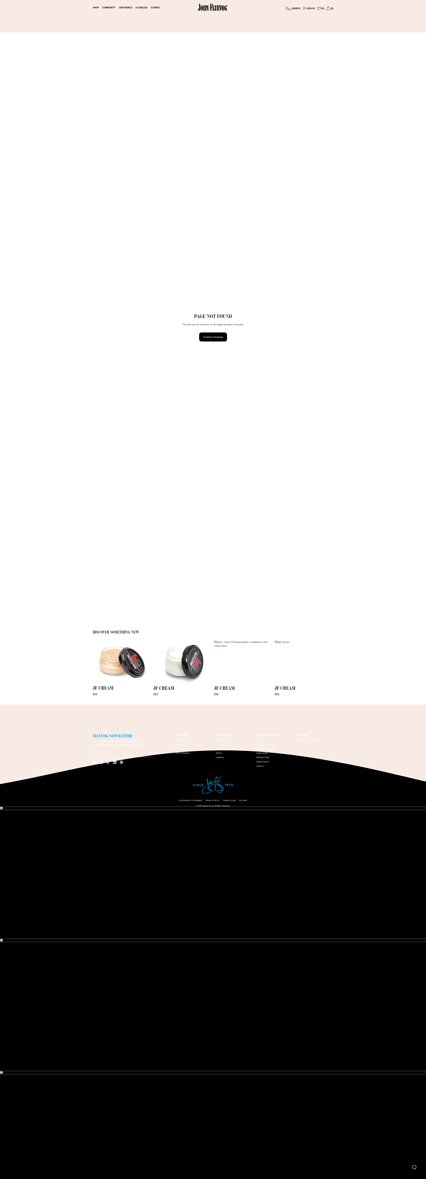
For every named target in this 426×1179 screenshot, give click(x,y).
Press (219, 753)
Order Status (262, 762)
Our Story (221, 740)
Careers (220, 757)
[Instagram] (101, 762)
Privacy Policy (212, 800)
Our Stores (221, 749)
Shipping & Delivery (265, 749)
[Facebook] (95, 762)
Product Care (262, 757)
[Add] (146, 679)
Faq (257, 740)
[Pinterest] (121, 762)
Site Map (243, 800)
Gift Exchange (182, 753)
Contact (260, 766)
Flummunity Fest (183, 749)
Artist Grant (182, 744)
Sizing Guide (262, 753)
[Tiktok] (108, 762)
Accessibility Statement (190, 800)
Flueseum (220, 744)
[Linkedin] (115, 762)
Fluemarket (181, 740)
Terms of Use (229, 800)
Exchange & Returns (266, 744)
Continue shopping (213, 337)
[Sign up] (150, 753)
